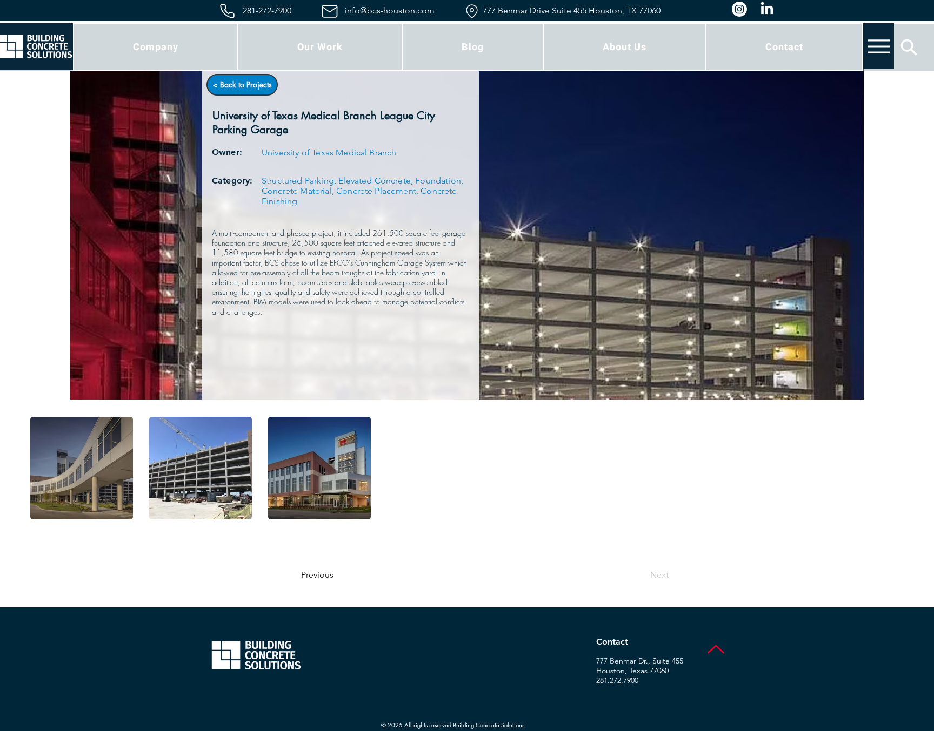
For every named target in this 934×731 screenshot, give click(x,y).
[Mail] (329, 11)
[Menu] (878, 46)
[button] (81, 468)
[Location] (471, 11)
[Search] (908, 47)
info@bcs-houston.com (390, 10)
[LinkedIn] (767, 9)
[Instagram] (739, 9)
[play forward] (890, 468)
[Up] (716, 649)
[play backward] (43, 468)
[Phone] (227, 11)
